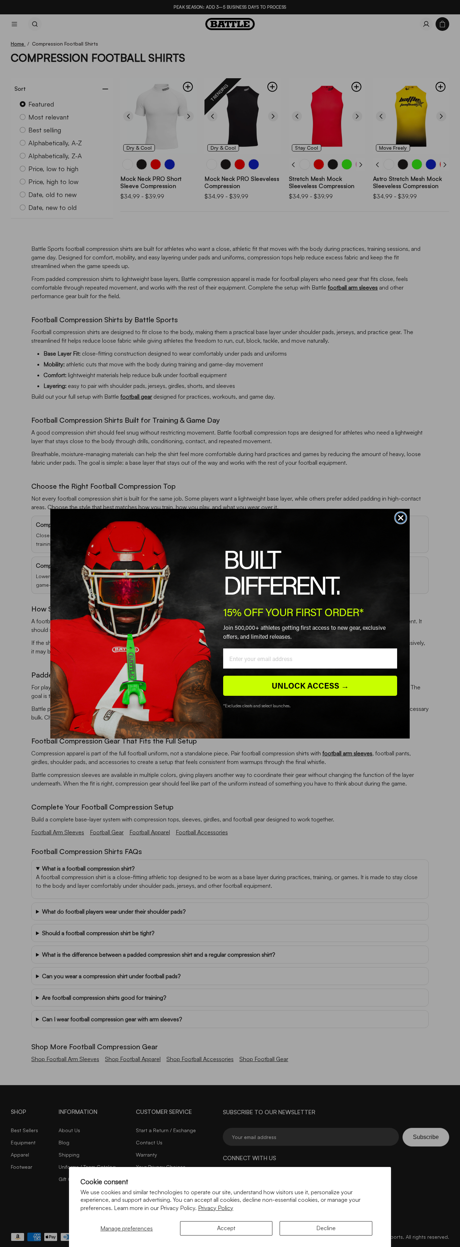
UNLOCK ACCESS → (310, 685)
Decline (326, 1228)
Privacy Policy (215, 1207)
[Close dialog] (400, 517)
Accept (226, 1228)
